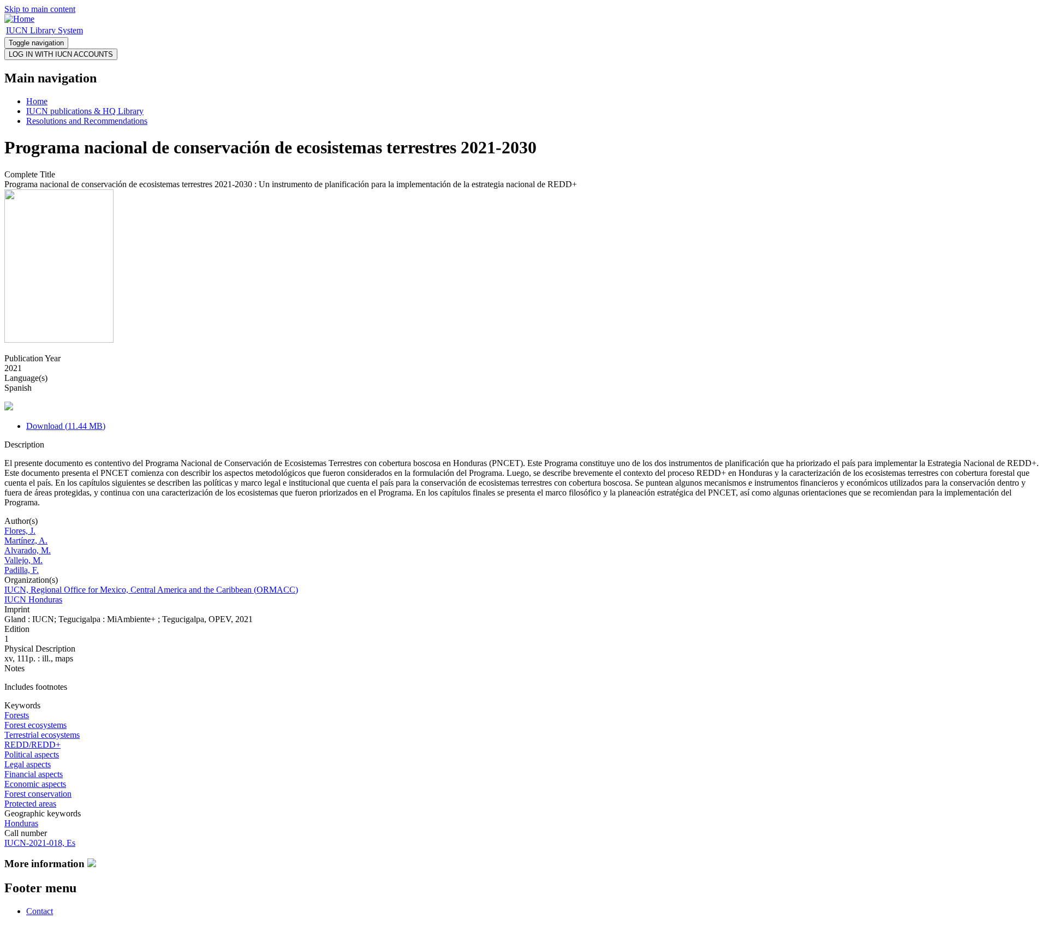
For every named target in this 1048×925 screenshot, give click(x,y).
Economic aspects (35, 784)
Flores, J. (19, 530)
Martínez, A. (25, 540)
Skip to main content (39, 9)
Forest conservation (38, 793)
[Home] (19, 18)
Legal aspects (27, 764)
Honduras (21, 823)
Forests (16, 715)
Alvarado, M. (27, 550)
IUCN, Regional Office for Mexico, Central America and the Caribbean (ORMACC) (151, 589)
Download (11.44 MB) (65, 426)
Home (36, 101)
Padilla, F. (21, 570)
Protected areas (30, 803)
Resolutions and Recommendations (86, 121)
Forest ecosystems (35, 725)
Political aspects (31, 754)
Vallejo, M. (23, 560)
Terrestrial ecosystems (42, 734)
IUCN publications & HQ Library (85, 111)
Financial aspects (33, 774)
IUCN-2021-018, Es (39, 843)
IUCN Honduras (33, 599)
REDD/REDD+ (32, 744)
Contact (39, 911)
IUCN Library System (44, 30)
